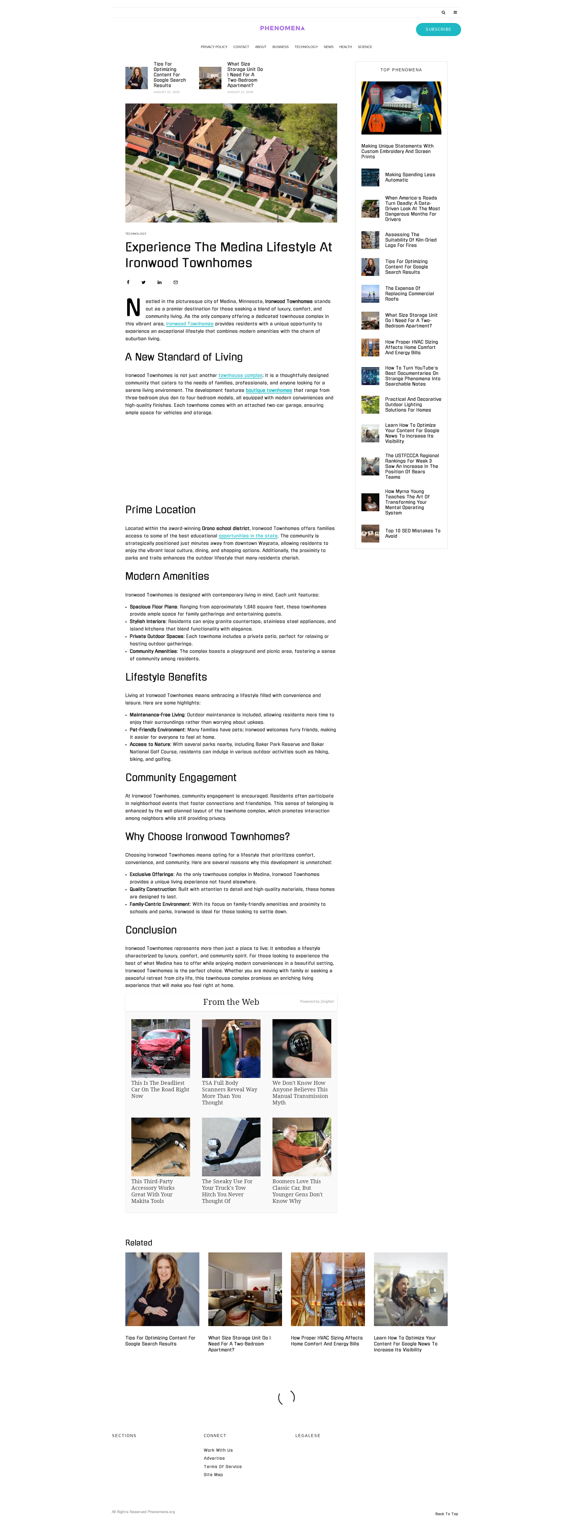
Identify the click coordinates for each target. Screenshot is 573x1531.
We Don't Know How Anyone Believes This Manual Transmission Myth (300, 1092)
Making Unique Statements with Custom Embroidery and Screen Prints (397, 151)
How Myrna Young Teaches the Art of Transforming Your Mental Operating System (407, 502)
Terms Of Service (223, 1467)
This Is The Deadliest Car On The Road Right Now (160, 1089)
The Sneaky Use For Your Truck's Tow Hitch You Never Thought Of (227, 1191)
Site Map (213, 1475)
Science (365, 47)
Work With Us (218, 1450)
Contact (241, 47)
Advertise (214, 1458)
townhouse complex (240, 375)
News (328, 47)
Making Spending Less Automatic (410, 177)
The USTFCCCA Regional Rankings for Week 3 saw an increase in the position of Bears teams (412, 466)
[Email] (175, 282)
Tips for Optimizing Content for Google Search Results (170, 75)
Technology (306, 47)
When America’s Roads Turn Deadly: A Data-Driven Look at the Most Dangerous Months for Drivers (412, 209)
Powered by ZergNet (317, 1001)
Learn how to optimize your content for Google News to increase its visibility (412, 433)
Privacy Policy (214, 47)
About (261, 47)
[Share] (128, 282)
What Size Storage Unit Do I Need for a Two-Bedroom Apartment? (245, 75)
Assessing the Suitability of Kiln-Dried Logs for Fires (411, 240)
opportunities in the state (248, 536)
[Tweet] (143, 282)
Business (280, 47)
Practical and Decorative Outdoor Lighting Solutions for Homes (413, 404)
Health (345, 47)
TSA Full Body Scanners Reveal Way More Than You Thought (229, 1092)
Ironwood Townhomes (190, 324)
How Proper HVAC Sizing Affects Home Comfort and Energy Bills (411, 347)
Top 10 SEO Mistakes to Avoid (412, 533)
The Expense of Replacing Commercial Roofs (409, 293)
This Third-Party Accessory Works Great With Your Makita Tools (153, 1191)
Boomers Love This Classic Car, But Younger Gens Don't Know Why (297, 1191)
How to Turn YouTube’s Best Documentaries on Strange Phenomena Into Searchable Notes (412, 376)
